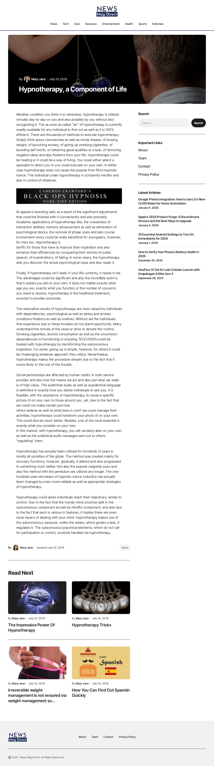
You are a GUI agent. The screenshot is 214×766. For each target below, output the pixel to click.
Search (198, 123)
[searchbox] (164, 123)
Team (142, 158)
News (125, 547)
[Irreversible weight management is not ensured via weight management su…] (37, 662)
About (143, 150)
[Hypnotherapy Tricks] (101, 597)
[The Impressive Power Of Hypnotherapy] (37, 597)
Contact (144, 166)
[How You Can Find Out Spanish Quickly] (101, 662)
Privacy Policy (148, 174)
